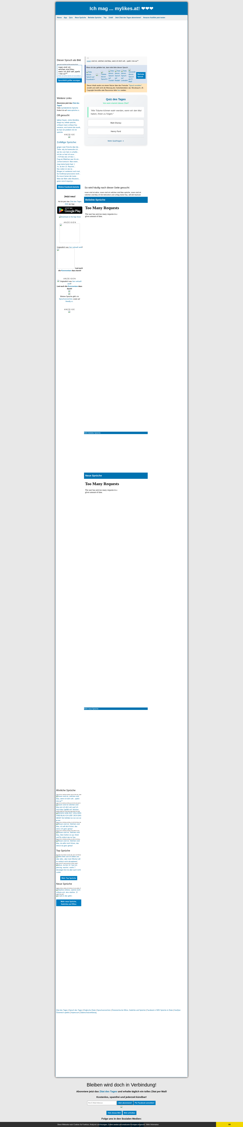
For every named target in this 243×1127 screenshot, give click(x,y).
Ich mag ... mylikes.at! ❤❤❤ (121, 8)
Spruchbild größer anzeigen (69, 80)
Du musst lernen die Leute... (67, 176)
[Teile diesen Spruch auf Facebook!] (90, 79)
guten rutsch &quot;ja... (65, 181)
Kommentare (66, 271)
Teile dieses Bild (114, 1113)
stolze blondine (73, 120)
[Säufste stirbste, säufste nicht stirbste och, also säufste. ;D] (69, 892)
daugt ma (60, 122)
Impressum (75, 1012)
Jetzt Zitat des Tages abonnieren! (128, 17)
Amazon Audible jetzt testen (154, 17)
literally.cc (69, 301)
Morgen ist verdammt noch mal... (69, 171)
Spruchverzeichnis (66, 299)
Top (105, 17)
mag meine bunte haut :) (66, 164)
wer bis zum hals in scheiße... (68, 152)
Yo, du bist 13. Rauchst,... (66, 166)
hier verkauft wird (75, 247)
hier (118, 90)
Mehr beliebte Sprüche (92, 433)
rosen (89, 61)
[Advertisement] (121, 39)
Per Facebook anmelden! (144, 1103)
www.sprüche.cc (73, 110)
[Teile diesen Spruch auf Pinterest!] (98, 75)
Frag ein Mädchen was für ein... (68, 159)
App (65, 17)
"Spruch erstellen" (135, 85)
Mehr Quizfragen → (116, 141)
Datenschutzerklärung (88, 1012)
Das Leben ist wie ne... (65, 169)
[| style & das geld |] (64, 896)
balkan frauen (62, 120)
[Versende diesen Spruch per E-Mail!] (132, 81)
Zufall (111, 17)
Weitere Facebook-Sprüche (68, 187)
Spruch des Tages (75, 1010)
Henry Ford (116, 131)
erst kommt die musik (72, 127)
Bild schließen (129, 1113)
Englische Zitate (90, 1010)
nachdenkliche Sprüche (69, 108)
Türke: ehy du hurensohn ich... (68, 149)
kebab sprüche (70, 122)
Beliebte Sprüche (94, 17)
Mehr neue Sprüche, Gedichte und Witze (69, 903)
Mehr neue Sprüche (91, 709)
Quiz (71, 17)
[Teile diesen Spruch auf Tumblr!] (111, 80)
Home (59, 17)
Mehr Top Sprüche (69, 878)
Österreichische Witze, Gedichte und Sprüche (128, 1010)
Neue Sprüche (80, 17)
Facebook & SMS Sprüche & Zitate (160, 1010)
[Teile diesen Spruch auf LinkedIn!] (124, 80)
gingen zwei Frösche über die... (68, 147)
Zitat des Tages (62, 1010)
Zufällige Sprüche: (67, 142)
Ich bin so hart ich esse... (66, 154)
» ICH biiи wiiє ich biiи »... (66, 157)
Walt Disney (115, 123)
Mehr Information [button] (152, 1124)
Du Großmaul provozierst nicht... (69, 174)
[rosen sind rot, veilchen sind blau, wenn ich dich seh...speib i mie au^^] (69, 801)
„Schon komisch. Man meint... (68, 162)
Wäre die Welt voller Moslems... (68, 179)
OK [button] (229, 1124)
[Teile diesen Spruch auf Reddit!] (117, 80)
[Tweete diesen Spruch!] (104, 79)
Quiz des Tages (116, 99)
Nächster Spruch (140, 75)
